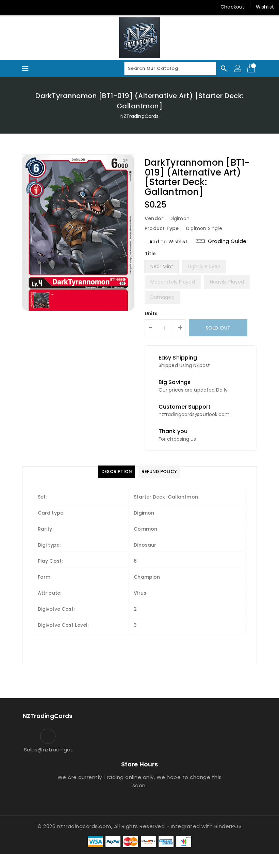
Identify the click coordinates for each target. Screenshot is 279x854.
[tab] (116, 472)
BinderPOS (228, 826)
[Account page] (238, 68)
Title (150, 253)
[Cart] (252, 68)
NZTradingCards (139, 116)
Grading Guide (227, 241)
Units (151, 313)
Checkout (232, 6)
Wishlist (265, 6)
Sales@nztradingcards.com (47, 749)
